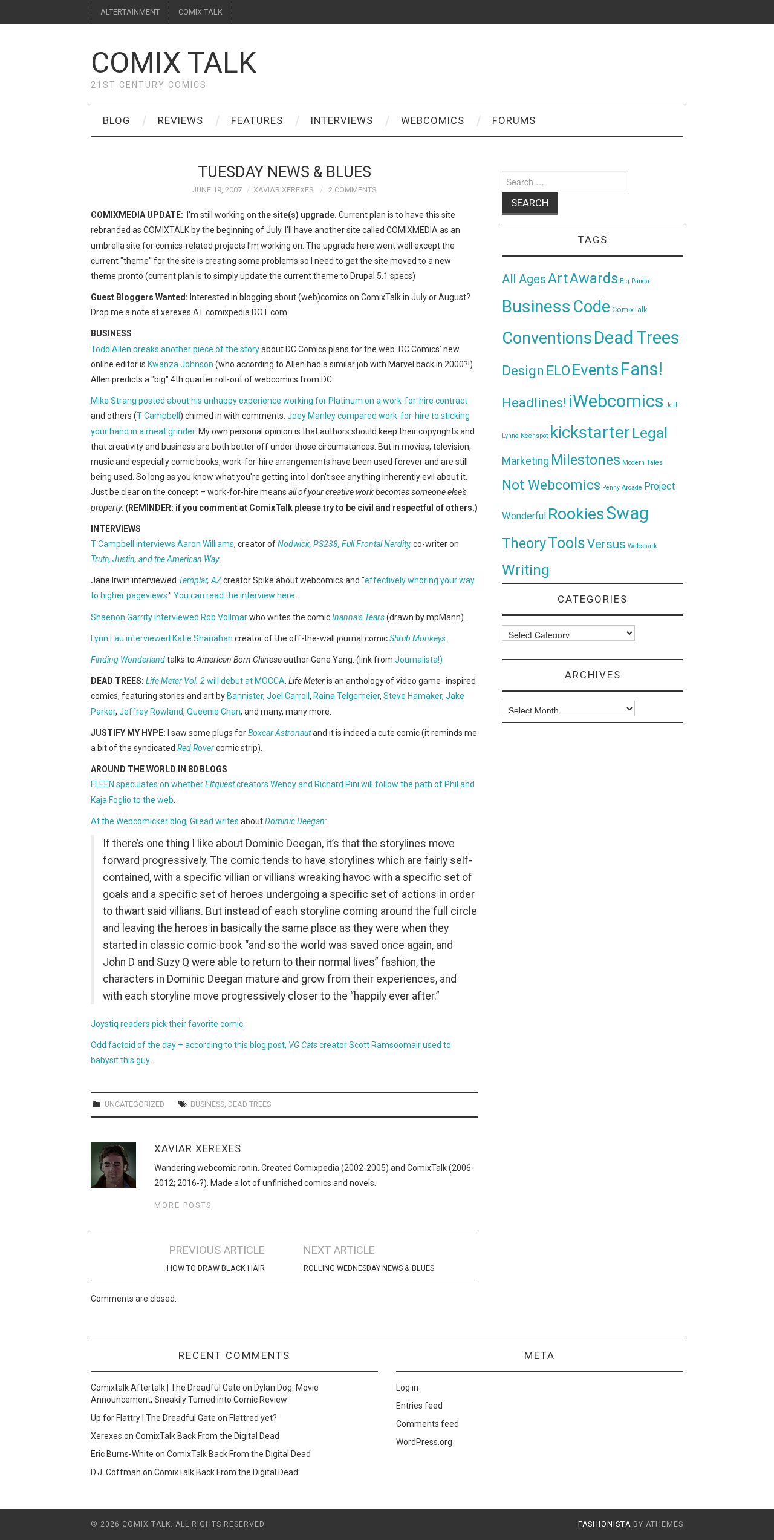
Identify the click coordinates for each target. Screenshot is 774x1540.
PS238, (326, 544)
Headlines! (534, 402)
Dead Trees (249, 1104)
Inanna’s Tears (358, 617)
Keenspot (534, 436)
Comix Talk (173, 62)
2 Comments (352, 189)
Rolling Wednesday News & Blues (369, 1268)
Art (558, 278)
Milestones (585, 459)
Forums (514, 120)
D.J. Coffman (116, 1472)
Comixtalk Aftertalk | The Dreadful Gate (166, 1387)
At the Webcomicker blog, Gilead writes (165, 821)
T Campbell (158, 416)
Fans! (641, 369)
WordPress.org (424, 1442)
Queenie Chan (214, 711)
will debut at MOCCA (215, 681)
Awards (594, 278)
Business (207, 1104)
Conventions (547, 338)
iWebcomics (616, 401)
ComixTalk (629, 310)
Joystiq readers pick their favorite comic (167, 1024)
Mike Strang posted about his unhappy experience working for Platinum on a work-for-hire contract (279, 400)
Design (523, 370)
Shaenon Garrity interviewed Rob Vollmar (169, 617)
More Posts (183, 1205)
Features (257, 120)
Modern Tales (642, 463)
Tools (566, 543)
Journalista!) (419, 659)
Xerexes (106, 1436)
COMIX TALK (200, 11)
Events (595, 370)
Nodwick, (294, 544)
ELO (558, 370)
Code (591, 306)
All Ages (524, 279)
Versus (606, 544)
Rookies (576, 513)
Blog (116, 120)
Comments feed (427, 1424)
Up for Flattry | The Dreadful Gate (153, 1418)
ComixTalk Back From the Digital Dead (207, 1436)
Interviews (342, 120)
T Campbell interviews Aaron (147, 544)
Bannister (245, 696)
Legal (650, 433)
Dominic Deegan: (296, 821)
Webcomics (432, 120)
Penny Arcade (622, 487)
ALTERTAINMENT (130, 11)
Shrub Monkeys (417, 638)
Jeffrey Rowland (151, 711)
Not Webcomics (551, 485)
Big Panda (634, 281)
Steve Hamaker (412, 696)
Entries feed (419, 1406)
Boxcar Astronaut (279, 733)
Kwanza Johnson (180, 364)
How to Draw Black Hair (216, 1268)
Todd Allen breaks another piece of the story (175, 349)
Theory (524, 543)
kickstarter (590, 432)
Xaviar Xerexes (283, 189)
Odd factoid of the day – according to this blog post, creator (220, 1045)
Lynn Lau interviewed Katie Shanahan (162, 638)
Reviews (180, 120)
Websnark (642, 546)
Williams (218, 544)
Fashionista (604, 1524)
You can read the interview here (234, 595)
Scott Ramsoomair (385, 1045)
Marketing (525, 461)
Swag (627, 513)
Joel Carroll (288, 696)
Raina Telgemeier (346, 696)
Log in (407, 1387)
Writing (526, 569)
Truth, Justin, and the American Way (154, 559)
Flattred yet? (253, 1418)
